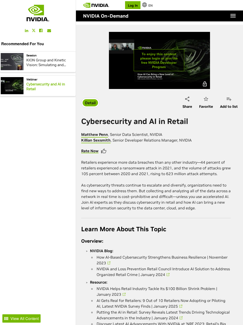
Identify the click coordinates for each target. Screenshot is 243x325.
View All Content (24, 318)
